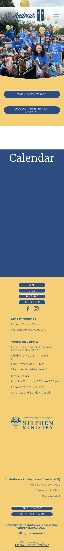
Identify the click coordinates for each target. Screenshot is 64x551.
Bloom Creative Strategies (32, 545)
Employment (32, 508)
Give (32, 290)
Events (32, 285)
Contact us (32, 302)
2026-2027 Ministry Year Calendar (32, 110)
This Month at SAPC (32, 94)
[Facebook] (28, 308)
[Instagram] (36, 308)
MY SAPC (32, 296)
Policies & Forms (32, 514)
